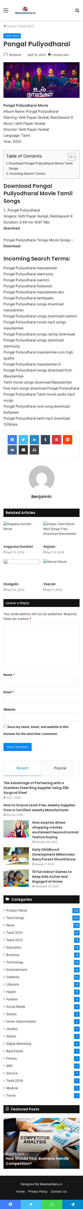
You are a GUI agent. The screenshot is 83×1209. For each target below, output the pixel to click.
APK (9, 1066)
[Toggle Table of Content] (69, 157)
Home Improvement (21, 1021)
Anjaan (49, 546)
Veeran (49, 584)
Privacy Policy (37, 1191)
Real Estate (14, 1051)
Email (8, 692)
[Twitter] (23, 439)
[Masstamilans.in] (25, 10)
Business (12, 955)
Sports (11, 1036)
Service (12, 1073)
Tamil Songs (15, 918)
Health (11, 992)
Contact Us (59, 1191)
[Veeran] (61, 569)
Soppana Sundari (18, 546)
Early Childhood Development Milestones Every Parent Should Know (54, 854)
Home (11, 26)
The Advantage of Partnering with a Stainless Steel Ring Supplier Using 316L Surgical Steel (36, 788)
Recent (22, 768)
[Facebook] (12, 439)
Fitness (11, 1058)
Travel (10, 1095)
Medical (12, 1088)
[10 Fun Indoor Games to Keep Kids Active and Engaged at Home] (16, 878)
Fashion (12, 999)
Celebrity (13, 977)
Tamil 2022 (14, 932)
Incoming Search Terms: (27, 173)
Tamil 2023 (26, 26)
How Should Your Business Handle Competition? (37, 1161)
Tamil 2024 (14, 1080)
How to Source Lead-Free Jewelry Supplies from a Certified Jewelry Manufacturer (39, 807)
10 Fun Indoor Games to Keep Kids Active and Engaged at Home (52, 876)
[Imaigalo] (21, 569)
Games (11, 1014)
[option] (41, 1143)
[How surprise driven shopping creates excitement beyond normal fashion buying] (16, 829)
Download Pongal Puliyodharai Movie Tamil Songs (40, 165)
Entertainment (16, 969)
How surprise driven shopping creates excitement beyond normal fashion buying (55, 829)
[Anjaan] (61, 532)
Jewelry (12, 1029)
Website (9, 709)
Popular (60, 768)
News (10, 925)
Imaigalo (11, 584)
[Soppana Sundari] (21, 532)
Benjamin (15, 54)
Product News (16, 910)
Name (9, 675)
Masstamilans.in (51, 1184)
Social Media (15, 1006)
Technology (15, 962)
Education (13, 947)
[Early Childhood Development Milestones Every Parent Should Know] (16, 856)
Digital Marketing (18, 1043)
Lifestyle (12, 984)
